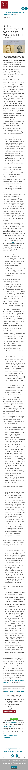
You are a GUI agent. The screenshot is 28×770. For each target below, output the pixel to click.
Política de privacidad (13, 750)
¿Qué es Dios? (16, 242)
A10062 (8, 722)
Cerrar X (14, 767)
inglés (15, 691)
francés (11, 691)
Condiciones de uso (9, 751)
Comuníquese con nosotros (13, 748)
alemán (6, 691)
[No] (26, 764)
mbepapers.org (7, 726)
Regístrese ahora (9, 711)
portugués (21, 691)
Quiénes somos (19, 751)
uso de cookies (19, 765)
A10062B (13, 722)
